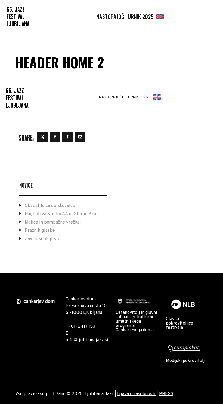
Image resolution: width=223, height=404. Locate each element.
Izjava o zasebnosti (136, 394)
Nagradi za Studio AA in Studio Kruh (62, 214)
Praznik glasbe (40, 230)
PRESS (166, 394)
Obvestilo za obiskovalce (50, 206)
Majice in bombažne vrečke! (53, 222)
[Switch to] (159, 17)
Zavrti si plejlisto (42, 239)
